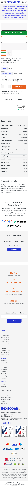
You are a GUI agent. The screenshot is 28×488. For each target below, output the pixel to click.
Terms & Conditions (6, 390)
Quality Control (5, 374)
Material (3, 77)
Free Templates (5, 337)
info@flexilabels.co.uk (7, 416)
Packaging (3, 371)
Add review (14, 249)
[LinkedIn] (6, 423)
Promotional (4, 369)
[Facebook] (2, 423)
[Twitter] (4, 423)
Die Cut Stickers (5, 352)
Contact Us (4, 403)
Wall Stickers (4, 360)
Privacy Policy (4, 395)
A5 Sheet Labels (5, 341)
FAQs (2, 388)
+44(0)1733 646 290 (7, 415)
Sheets (4, 68)
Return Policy (4, 393)
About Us (3, 401)
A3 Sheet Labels (5, 344)
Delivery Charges (5, 399)
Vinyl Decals (4, 367)
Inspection (3, 378)
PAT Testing (4, 376)
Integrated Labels (5, 350)
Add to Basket (18, 87)
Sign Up (14, 321)
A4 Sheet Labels (5, 339)
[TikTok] (10, 423)
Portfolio (3, 384)
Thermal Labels (5, 354)
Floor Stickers (4, 365)
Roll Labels (3, 348)
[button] (1, 2)
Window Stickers (5, 363)
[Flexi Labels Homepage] (14, 2)
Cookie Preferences (6, 397)
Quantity (3, 84)
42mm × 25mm (6, 74)
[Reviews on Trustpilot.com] (20, 221)
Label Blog (3, 386)
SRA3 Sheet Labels (5, 346)
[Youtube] (8, 423)
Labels (10, 68)
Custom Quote (5, 333)
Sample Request (5, 335)
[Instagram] (12, 423)
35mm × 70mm (17, 74)
